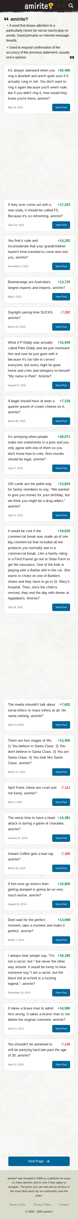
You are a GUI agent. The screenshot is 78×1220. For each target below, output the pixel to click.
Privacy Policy (42, 1204)
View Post (61, 107)
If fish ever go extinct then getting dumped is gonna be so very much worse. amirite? (35, 889)
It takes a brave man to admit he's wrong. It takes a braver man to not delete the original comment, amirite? (39, 1013)
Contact (64, 1204)
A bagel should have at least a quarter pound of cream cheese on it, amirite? (36, 406)
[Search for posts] (71, 6)
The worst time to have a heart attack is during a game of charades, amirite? (36, 823)
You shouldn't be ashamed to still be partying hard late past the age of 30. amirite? (37, 1049)
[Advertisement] (39, 156)
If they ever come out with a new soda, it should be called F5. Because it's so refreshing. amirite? (35, 210)
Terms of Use (17, 1204)
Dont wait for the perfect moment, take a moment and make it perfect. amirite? (36, 925)
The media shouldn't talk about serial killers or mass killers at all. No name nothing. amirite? (37, 710)
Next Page (36, 1161)
